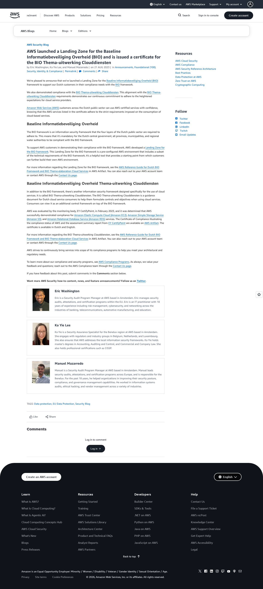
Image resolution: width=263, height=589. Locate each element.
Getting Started (88, 501)
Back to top (129, 556)
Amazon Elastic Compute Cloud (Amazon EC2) (100, 215)
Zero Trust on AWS (185, 80)
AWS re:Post (198, 515)
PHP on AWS (142, 536)
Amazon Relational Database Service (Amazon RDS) (76, 218)
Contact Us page (68, 175)
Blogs (25, 542)
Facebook (184, 122)
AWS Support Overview (205, 529)
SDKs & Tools (142, 508)
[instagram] (217, 572)
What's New (28, 536)
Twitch (183, 130)
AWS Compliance (184, 64)
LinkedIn (183, 126)
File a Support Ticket (204, 508)
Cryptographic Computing (189, 84)
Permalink (70, 71)
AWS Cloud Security (186, 60)
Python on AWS (144, 522)
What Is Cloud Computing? (38, 508)
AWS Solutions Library (92, 522)
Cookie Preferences (62, 576)
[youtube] (228, 572)
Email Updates (187, 134)
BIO (117, 84)
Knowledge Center (202, 522)
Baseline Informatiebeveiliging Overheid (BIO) (132, 80)
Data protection (43, 403)
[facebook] (205, 572)
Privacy (25, 576)
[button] (51, 15)
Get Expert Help (201, 536)
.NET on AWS (142, 515)
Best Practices (183, 72)
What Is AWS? (30, 501)
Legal (194, 549)
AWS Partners (86, 549)
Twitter (183, 118)
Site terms (41, 576)
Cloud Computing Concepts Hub (41, 522)
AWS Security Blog (38, 44)
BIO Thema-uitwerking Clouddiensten (97, 92)
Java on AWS (142, 529)
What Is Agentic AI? (33, 515)
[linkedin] (211, 572)
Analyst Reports (88, 542)
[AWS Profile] (250, 4)
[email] (240, 572)
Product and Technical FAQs (95, 536)
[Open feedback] (259, 294)
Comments (88, 71)
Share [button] (104, 71)
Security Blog (82, 403)
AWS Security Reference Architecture (195, 68)
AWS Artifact (151, 222)
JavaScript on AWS (146, 542)
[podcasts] (234, 572)
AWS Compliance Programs (114, 261)
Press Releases (30, 549)
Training (83, 508)
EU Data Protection (63, 403)
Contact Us (198, 501)
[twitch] (222, 572)
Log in (94, 448)
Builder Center (143, 501)
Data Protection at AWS (188, 76)
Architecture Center (90, 529)
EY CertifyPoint (116, 222)
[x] (200, 572)
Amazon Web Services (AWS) (43, 107)
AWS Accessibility (202, 542)
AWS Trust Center (89, 515)
